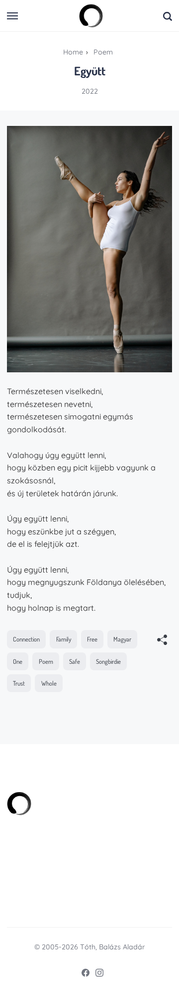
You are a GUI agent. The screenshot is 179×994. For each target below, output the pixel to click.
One (17, 661)
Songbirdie (108, 661)
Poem (46, 661)
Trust (19, 683)
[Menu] (13, 16)
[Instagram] (96, 974)
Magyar (122, 639)
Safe (74, 661)
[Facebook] (83, 974)
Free (92, 639)
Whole (49, 683)
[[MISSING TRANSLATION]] (162, 640)
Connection (26, 639)
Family (63, 639)
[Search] (167, 16)
